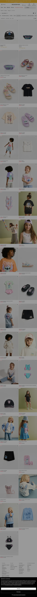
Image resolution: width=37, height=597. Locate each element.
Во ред (18, 588)
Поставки (19, 591)
